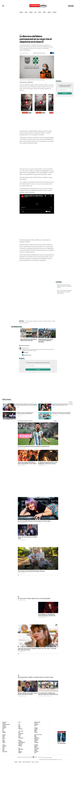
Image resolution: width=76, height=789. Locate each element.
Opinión (3, 741)
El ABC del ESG (36, 724)
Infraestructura (20, 743)
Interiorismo (20, 745)
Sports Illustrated (38, 734)
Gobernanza (20, 751)
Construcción (20, 741)
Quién (3, 744)
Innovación (36, 723)
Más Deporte (36, 740)
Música (19, 736)
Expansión (4, 722)
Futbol (35, 735)
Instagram (71, 6)
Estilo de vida (20, 728)
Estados (3, 740)
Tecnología (4, 727)
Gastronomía (36, 745)
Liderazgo (35, 730)
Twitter (69, 6)
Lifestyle (35, 741)
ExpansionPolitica (38, 757)
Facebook (73, 6)
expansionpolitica (36, 757)
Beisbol (35, 736)
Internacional (4, 726)
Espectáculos (4, 745)
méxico (26, 12)
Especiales (36, 732)
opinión (44, 12)
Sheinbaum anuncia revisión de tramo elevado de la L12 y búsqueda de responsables (45, 340)
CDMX (35, 12)
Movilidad (19, 752)
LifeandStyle (4, 732)
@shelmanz (30, 82)
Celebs (19, 727)
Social (19, 750)
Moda (3, 749)
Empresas (3, 723)
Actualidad (35, 728)
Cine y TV (19, 735)
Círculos (3, 748)
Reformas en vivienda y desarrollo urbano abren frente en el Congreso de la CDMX (64, 286)
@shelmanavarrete (27, 355)
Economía (3, 725)
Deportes (19, 734)
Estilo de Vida (36, 751)
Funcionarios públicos (24, 322)
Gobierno (3, 735)
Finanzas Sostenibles (37, 722)
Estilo (19, 732)
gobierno (21, 12)
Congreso (3, 738)
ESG (3, 730)
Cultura (19, 722)
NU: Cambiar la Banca (61, 743)
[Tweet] (51, 53)
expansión (54, 12)
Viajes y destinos (36, 748)
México (3, 736)
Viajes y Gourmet (4, 751)
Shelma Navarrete (25, 348)
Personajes (36, 749)
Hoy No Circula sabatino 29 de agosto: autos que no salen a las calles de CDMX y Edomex (64, 292)
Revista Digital (36, 742)
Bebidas (35, 746)
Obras (3, 728)
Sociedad (49, 12)
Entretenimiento (20, 733)
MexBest (36, 744)
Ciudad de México (29, 321)
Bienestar (35, 750)
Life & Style (20, 731)
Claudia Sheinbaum (48, 321)
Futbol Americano (36, 737)
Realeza (3, 747)
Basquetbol (36, 739)
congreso (31, 12)
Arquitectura (20, 744)
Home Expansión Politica (6, 724)
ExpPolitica (33, 757)
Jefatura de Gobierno (38, 321)
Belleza (3, 750)
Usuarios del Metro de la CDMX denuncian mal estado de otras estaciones (28, 340)
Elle (19, 724)
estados (39, 12)
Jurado (35, 752)
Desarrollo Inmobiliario (21, 742)
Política (4, 734)
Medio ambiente (20, 749)
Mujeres (3, 731)
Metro (54, 321)
